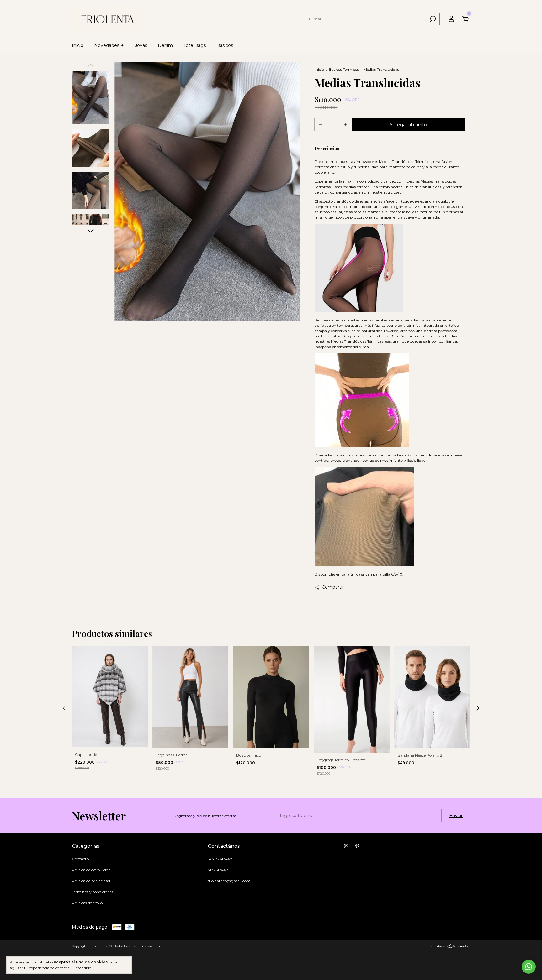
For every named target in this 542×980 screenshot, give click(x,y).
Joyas (141, 45)
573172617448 (220, 859)
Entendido (82, 968)
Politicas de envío (87, 902)
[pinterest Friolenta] (357, 846)
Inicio (77, 45)
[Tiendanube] (450, 947)
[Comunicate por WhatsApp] (529, 967)
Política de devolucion (91, 870)
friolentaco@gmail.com (229, 880)
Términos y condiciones (92, 891)
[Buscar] (432, 19)
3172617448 (218, 870)
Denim (165, 45)
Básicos (224, 45)
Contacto (80, 859)
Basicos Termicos (344, 69)
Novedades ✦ (109, 45)
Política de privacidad (91, 880)
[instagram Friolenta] (346, 846)
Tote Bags (194, 45)
